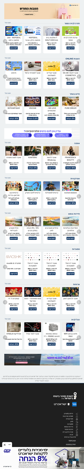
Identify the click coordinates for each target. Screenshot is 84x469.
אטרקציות (69, 419)
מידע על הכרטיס (70, 437)
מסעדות (70, 424)
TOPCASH (72, 441)
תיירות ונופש (68, 426)
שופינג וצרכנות (68, 416)
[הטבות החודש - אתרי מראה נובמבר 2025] (42, 11)
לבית (71, 434)
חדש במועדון (68, 413)
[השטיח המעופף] (42, 359)
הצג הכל (8, 23)
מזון (71, 421)
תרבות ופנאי (69, 429)
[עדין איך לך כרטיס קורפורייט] (42, 133)
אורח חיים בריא (68, 432)
